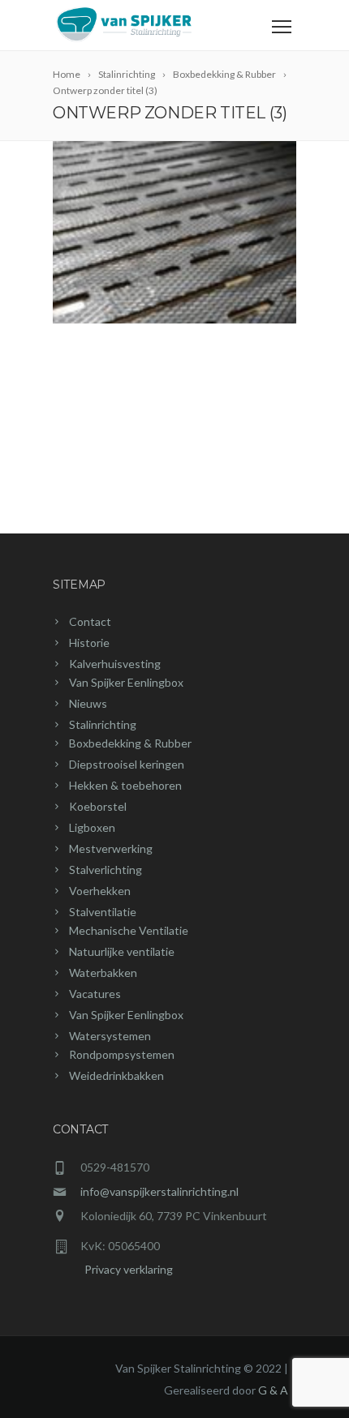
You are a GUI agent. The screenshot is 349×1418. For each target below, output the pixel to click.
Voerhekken (100, 890)
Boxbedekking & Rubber (130, 743)
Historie (89, 642)
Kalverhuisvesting (115, 663)
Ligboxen (92, 827)
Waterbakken (103, 972)
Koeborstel (98, 806)
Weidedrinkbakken (116, 1075)
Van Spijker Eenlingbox (126, 682)
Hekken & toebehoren (125, 785)
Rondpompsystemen (121, 1054)
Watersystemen (110, 1036)
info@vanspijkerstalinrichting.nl (159, 1191)
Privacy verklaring (113, 1269)
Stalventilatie (102, 912)
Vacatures (95, 993)
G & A (273, 1390)
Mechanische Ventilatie (128, 930)
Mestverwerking (111, 848)
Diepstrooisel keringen (126, 764)
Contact (90, 621)
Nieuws (88, 703)
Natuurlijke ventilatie (121, 951)
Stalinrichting (102, 724)
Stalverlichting (105, 869)
